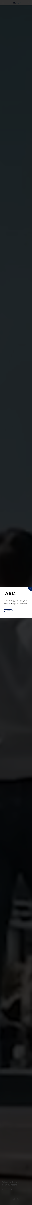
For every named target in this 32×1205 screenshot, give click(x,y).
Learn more (8, 610)
